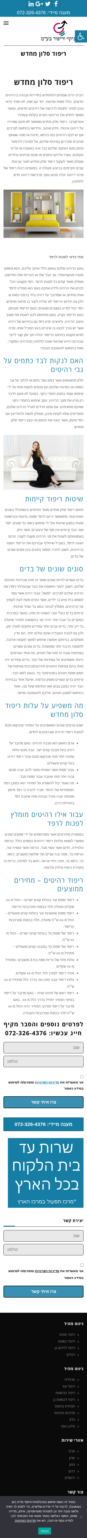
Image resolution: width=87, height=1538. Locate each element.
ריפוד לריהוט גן (65, 1347)
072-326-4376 (31, 12)
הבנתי (44, 1531)
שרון (72, 1457)
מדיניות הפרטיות (47, 1082)
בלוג (72, 1419)
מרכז (72, 1451)
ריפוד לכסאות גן (64, 1399)
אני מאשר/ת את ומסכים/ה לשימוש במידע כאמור (46, 1085)
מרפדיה (69, 1379)
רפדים (71, 1354)
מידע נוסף (68, 1426)
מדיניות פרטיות (64, 1412)
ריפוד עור (68, 1386)
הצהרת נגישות (65, 1406)
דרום (71, 1471)
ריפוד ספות (67, 1334)
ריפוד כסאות (66, 1341)
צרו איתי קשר (43, 1102)
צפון (72, 1464)
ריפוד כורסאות (65, 1392)
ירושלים (70, 1477)
